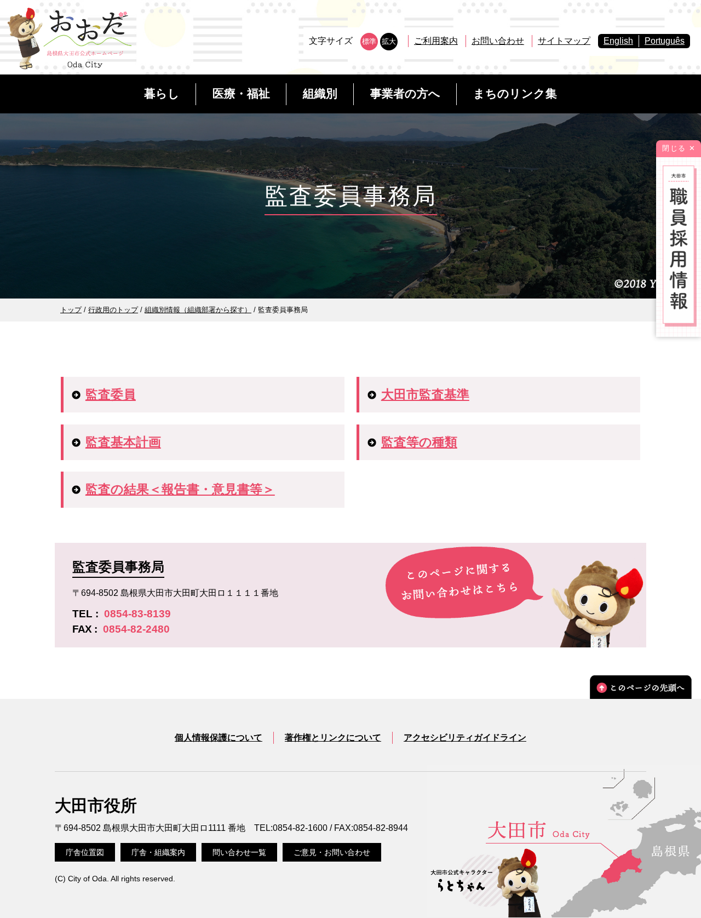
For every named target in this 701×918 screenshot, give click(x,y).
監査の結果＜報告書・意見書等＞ (180, 489)
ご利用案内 (436, 40)
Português (665, 40)
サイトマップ (564, 40)
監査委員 (110, 394)
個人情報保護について (218, 737)
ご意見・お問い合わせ (332, 852)
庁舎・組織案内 (158, 852)
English (618, 40)
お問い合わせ (498, 40)
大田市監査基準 (425, 394)
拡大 (389, 41)
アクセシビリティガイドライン (465, 737)
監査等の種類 (419, 442)
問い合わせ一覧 (239, 852)
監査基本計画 (123, 442)
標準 (369, 41)
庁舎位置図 (85, 852)
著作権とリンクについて (333, 737)
